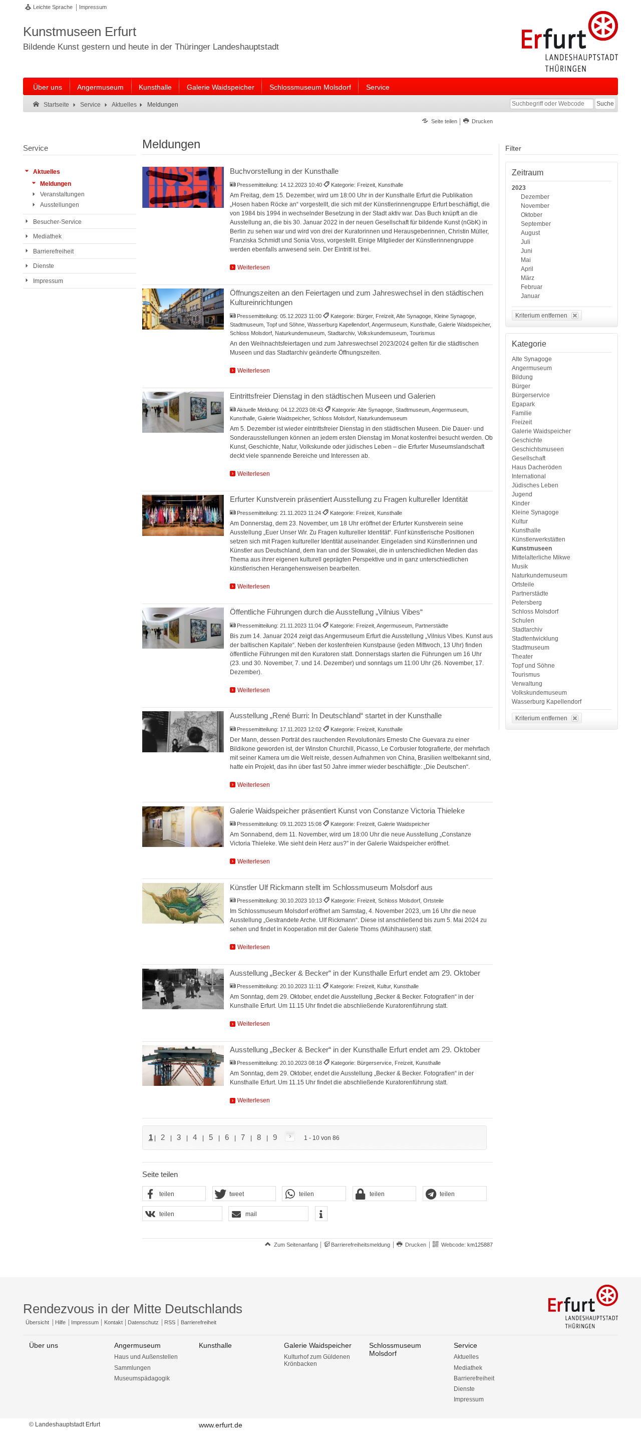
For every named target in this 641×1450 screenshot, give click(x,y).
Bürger (521, 386)
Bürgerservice (531, 395)
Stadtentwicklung (535, 638)
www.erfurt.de (220, 1425)
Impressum (93, 7)
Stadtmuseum (530, 647)
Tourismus (526, 674)
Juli (525, 241)
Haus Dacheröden (537, 467)
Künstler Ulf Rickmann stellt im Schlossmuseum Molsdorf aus (331, 887)
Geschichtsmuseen (538, 449)
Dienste (464, 1388)
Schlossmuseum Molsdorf (310, 87)
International (529, 476)
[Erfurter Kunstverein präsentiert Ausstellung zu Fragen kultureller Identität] (183, 515)
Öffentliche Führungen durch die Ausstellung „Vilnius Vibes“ (326, 612)
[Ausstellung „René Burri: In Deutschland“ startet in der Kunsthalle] (183, 731)
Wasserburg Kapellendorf (546, 701)
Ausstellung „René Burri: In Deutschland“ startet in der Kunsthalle (336, 715)
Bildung (522, 377)
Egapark (523, 404)
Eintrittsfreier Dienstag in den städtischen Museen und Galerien (332, 396)
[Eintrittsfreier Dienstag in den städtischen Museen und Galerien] (183, 412)
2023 (519, 187)
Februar (531, 287)
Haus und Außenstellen (146, 1356)
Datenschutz (143, 1322)
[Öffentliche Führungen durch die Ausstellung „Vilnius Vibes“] (183, 628)
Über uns (47, 87)
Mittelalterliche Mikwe (541, 557)
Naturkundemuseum (539, 575)
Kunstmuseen (532, 548)
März (527, 277)
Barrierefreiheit (198, 1322)
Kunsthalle (155, 87)
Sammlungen (132, 1367)
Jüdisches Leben (535, 485)
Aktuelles (466, 1356)
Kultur (520, 521)
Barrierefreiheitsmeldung (360, 1245)
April (527, 268)
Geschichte (527, 440)
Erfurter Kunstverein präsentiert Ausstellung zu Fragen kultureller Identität (349, 499)
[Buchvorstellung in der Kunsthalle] (183, 187)
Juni (526, 250)
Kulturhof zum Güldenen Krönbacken (317, 1360)
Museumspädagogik (142, 1378)
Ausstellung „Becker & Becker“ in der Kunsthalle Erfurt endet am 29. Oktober (355, 973)
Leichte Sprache (53, 7)
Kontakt (113, 1322)
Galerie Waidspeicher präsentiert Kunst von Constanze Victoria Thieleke (347, 810)
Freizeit (522, 422)
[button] (174, 1194)
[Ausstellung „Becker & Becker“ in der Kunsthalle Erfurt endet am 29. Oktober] (183, 989)
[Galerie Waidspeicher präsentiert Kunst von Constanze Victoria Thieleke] (183, 826)
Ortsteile (523, 584)
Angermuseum (100, 87)
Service (378, 87)
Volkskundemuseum (539, 692)
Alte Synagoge (532, 359)
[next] (288, 1137)
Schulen (523, 620)
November (535, 205)
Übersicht (37, 1322)
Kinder (521, 503)
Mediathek (468, 1367)
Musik (520, 566)
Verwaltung (527, 683)
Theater (522, 656)
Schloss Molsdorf (535, 611)
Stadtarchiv (527, 629)
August (530, 232)
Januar (530, 296)
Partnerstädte (530, 593)
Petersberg (527, 602)
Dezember (535, 196)
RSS (169, 1322)
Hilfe (60, 1322)
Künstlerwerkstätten (538, 539)
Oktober (531, 214)
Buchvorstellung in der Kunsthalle (284, 171)
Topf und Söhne (533, 665)
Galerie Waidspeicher (220, 87)
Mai (526, 259)
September (536, 223)
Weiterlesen (253, 267)
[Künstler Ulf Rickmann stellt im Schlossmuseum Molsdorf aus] (183, 903)
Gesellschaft (528, 458)
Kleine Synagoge (535, 512)
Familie (522, 413)
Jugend (522, 494)
